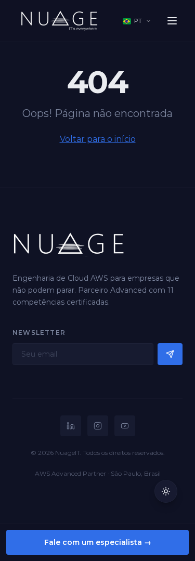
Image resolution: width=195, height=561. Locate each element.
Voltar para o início (98, 139)
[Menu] (172, 20)
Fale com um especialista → (97, 542)
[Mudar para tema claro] (165, 491)
